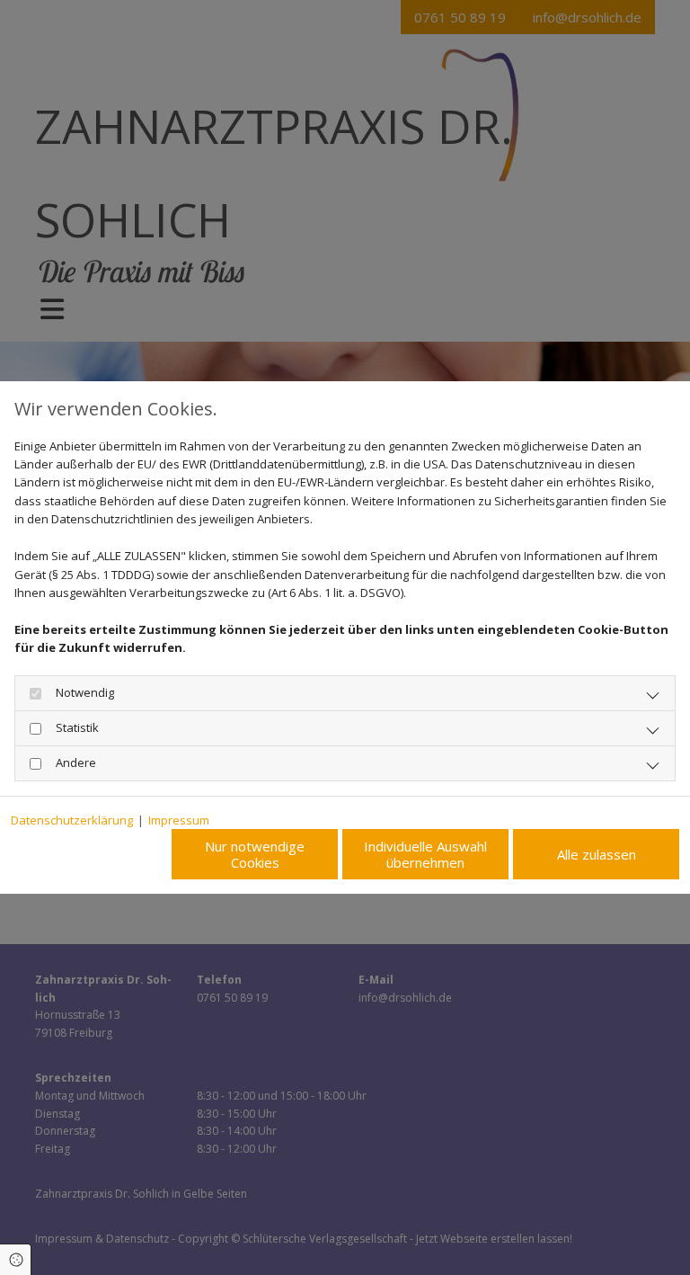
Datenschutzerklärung (72, 820)
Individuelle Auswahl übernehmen (425, 854)
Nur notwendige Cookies (255, 854)
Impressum (178, 820)
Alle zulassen (596, 854)
